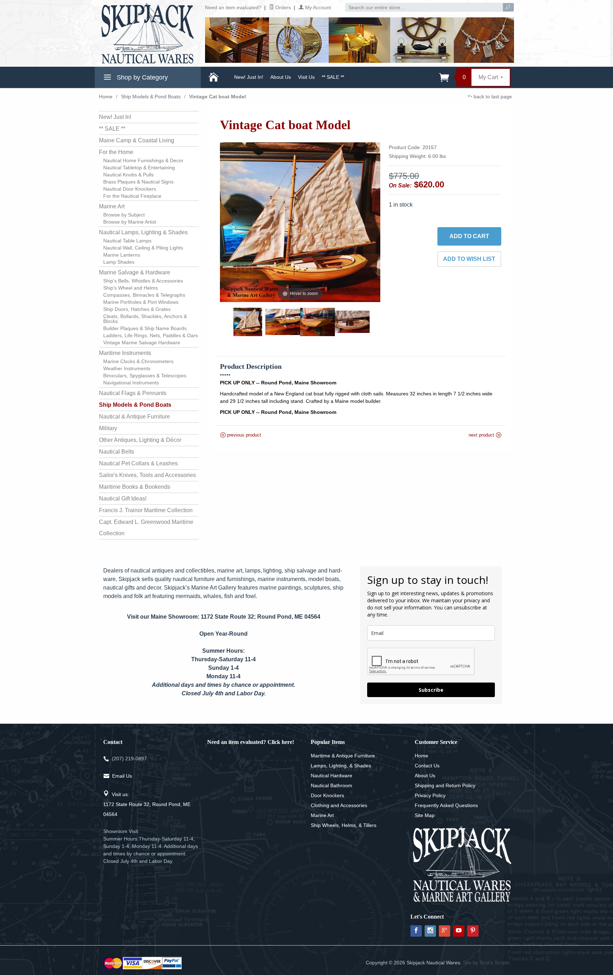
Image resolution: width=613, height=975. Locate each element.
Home (105, 96)
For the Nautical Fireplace (132, 195)
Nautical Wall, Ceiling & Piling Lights (143, 247)
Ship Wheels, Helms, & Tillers (343, 825)
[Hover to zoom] (300, 222)
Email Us (122, 776)
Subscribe (431, 689)
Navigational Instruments (131, 382)
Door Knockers (327, 795)
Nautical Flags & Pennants (132, 393)
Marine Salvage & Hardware (134, 272)
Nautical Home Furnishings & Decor (143, 160)
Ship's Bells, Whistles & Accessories (143, 280)
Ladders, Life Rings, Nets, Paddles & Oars (150, 335)
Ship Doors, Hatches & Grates (137, 309)
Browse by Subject (124, 214)
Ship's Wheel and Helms (130, 287)
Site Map (425, 815)
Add (469, 236)
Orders (282, 7)
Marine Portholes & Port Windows (140, 302)
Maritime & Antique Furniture (343, 755)
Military (108, 428)
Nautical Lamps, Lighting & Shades (143, 232)
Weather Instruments (126, 368)
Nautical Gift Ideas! (123, 498)
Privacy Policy (430, 795)
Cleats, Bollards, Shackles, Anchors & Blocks (145, 319)
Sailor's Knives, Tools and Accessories (147, 475)
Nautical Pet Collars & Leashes (138, 463)
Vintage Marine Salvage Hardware (141, 342)
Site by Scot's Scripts (486, 962)
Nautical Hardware (331, 775)
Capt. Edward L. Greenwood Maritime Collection (146, 527)
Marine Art (112, 206)
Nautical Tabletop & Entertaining (139, 167)
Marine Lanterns (121, 254)
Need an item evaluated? (233, 7)
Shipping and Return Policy (445, 785)
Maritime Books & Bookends (134, 487)
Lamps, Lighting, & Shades (341, 765)
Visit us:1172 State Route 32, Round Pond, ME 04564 (146, 804)
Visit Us (306, 77)
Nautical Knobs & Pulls (128, 174)
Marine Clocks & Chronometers (138, 361)
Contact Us (427, 765)
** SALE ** (333, 77)
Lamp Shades (118, 261)
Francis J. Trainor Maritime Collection (146, 510)
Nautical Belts (116, 452)
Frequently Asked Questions (446, 805)
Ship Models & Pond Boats (151, 96)
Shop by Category (141, 77)
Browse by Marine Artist (129, 221)
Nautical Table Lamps (127, 240)
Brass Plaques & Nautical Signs (138, 181)
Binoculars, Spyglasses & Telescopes (144, 375)
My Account (317, 7)
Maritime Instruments (125, 353)
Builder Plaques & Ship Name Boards (145, 328)
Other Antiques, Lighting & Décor (140, 440)
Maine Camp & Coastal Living (136, 140)
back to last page (492, 96)
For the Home (116, 152)
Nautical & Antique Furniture (134, 416)
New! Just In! (248, 77)
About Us (280, 77)
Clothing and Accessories (339, 805)
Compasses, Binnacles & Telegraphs (144, 294)
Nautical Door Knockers (129, 188)
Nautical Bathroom (331, 785)
